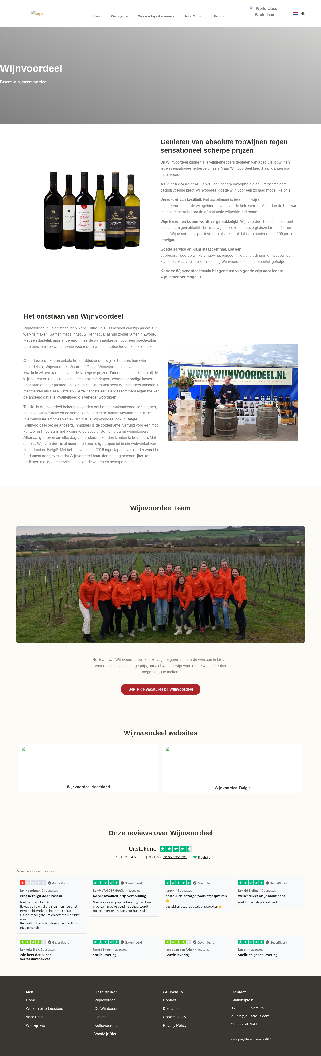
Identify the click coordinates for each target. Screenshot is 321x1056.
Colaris (100, 1017)
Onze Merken (194, 16)
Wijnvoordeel (105, 1000)
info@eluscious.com (252, 1016)
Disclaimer (172, 1009)
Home (97, 16)
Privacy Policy (175, 1026)
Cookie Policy (174, 1017)
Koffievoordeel (106, 1026)
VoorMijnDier (105, 1034)
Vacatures (34, 1017)
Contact (220, 16)
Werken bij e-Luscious (156, 16)
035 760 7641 (245, 1024)
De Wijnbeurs (105, 1009)
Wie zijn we (120, 16)
